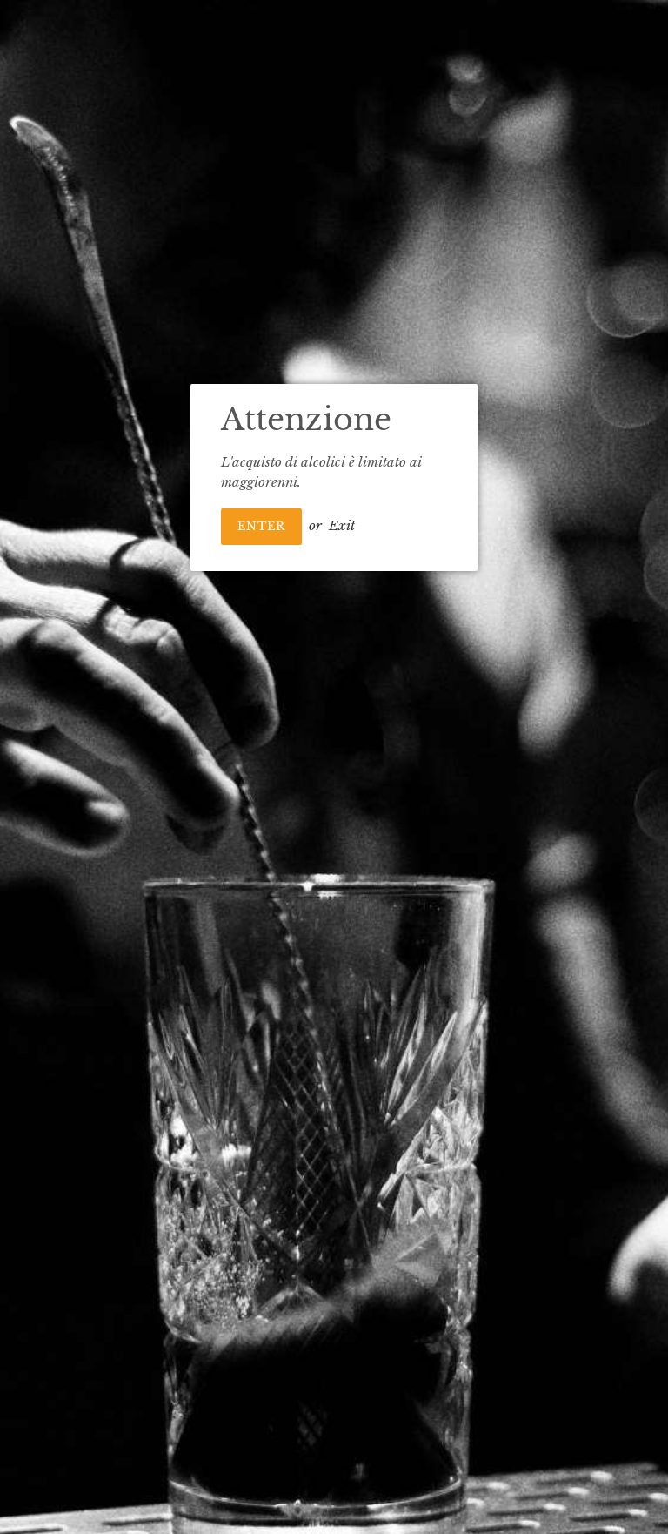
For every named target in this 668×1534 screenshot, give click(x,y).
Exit (342, 525)
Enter (261, 526)
